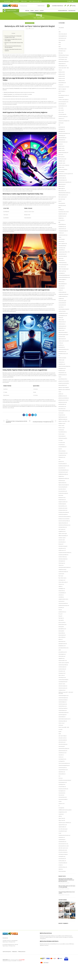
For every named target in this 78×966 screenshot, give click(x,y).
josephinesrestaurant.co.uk (64, 465)
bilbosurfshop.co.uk (62, 190)
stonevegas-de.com (62, 759)
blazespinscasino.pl (62, 205)
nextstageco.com (62, 580)
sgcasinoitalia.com (62, 716)
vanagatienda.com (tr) (63, 811)
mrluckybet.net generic (63, 546)
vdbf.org (60, 816)
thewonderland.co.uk (63, 782)
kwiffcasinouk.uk (62, 480)
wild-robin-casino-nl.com (63, 847)
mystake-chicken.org (62, 556)
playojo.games (61, 626)
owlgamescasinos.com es (63, 599)
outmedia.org (61, 597)
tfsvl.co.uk (60, 778)
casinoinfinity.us (62, 249)
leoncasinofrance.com (63, 491)
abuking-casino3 (62, 76)
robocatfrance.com (62, 677)
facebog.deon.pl (62, 347)
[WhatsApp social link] (74, 1)
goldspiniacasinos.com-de (63, 400)
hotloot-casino (61, 425)
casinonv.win (61, 258)
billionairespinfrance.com (63, 194)
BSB (59, 222)
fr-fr (59, 355)
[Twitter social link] (69, 1)
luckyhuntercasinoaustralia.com (65, 516)
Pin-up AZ (60, 613)
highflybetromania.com (63, 419)
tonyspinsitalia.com (62, 786)
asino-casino (61, 107)
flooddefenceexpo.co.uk (63, 353)
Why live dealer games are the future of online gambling (67, 886)
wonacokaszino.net (62, 858)
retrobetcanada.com (62, 666)
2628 (60, 46)
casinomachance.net (62, 254)
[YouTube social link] (72, 1)
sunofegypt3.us (62, 761)
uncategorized (61, 807)
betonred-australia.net (63, 169)
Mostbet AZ (61, 544)
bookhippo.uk (61, 209)
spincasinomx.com (62, 742)
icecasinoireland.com (62, 446)
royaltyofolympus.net (63, 710)
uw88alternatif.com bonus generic (65, 809)
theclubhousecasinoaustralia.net (65, 780)
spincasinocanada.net (63, 740)
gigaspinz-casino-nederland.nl (64, 389)
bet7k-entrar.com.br (62, 158)
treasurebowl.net (62, 792)
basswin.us (61, 143)
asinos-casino (61, 112)
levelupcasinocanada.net (63, 493)
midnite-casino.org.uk (63, 533)
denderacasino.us (62, 323)
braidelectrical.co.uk (62, 215)
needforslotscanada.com (63, 571)
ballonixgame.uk (62, 129)
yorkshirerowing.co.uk (63, 867)
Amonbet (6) (61, 97)
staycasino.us (61, 754)
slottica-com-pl (61, 723)
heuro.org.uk (61, 412)
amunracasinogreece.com (63, 101)
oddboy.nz (60, 586)
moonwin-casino (62, 539)
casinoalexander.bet (62, 245)
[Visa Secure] (66, 958)
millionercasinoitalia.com (63, 535)
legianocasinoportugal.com (64, 484)
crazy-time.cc (61, 306)
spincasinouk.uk (62, 746)
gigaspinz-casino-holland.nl (64, 387)
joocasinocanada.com (63, 463)
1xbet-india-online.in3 (63, 33)
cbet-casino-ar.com (62, 266)
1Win (60, 31)
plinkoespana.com (62, 641)
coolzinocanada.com (62, 292)
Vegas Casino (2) (62, 818)
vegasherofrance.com (63, 824)
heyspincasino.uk (62, 414)
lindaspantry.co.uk (62, 497)
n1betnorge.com (62, 563)
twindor (60, 801)
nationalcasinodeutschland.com (65, 567)
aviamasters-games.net (63, 116)
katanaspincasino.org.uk (63, 472)
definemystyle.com (62, 321)
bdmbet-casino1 (62, 150)
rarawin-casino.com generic (64, 662)
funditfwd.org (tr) (62, 370)
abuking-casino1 (62, 72)
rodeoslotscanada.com (63, 685)
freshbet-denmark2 (62, 357)
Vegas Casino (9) (62, 820)
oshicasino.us (61, 594)
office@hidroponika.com (36, 1)
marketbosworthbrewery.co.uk (64, 524)
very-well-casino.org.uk (63, 828)
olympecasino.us (62, 590)
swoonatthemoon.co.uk (63, 769)
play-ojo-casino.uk (62, 622)
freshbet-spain (61, 359)
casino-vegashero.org (63, 243)
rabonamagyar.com (62, 654)
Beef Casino (61, 154)
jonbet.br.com (61, 461)
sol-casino (60, 729)
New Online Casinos (62, 577)
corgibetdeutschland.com (63, 294)
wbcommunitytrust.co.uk (63, 843)
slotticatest (61, 725)
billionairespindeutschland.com (64, 192)
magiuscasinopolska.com (63, 522)
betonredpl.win (61, 171)
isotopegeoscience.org (63, 453)
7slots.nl (60, 69)
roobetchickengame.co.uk (63, 695)
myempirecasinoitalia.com (63, 554)
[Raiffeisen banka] (48, 958)
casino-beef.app (62, 239)
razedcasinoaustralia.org (63, 664)
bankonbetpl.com (62, 139)
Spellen (60, 731)
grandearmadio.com (62, 404)
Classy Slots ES (61, 285)
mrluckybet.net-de (62, 548)
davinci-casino (61, 319)
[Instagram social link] (70, 1)
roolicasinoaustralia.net (63, 699)
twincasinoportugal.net (63, 799)
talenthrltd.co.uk (62, 771)
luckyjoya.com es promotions (64, 518)
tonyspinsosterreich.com (63, 788)
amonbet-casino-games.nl (63, 99)
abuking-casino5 (62, 80)
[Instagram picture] (61, 904)
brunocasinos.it (61, 220)
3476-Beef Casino (62, 50)
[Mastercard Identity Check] (44, 962)
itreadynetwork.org (62, 455)
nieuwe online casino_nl (63, 582)
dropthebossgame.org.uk (63, 334)
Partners (60, 609)
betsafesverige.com (62, 177)
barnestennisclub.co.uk (63, 141)
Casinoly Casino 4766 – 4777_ (64, 251)
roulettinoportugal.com (63, 708)
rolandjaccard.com (62, 690)
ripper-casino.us (62, 675)
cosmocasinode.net (62, 302)
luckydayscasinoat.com (63, 510)
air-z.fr (60, 93)
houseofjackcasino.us (63, 431)
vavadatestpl (61, 814)
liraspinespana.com (62, 499)
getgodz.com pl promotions (64, 383)
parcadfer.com (61, 607)
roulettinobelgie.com (62, 701)
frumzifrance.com (62, 364)
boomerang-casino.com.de (64, 211)
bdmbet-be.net (61, 146)
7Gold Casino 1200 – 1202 (64, 67)
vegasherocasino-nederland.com (65, 822)
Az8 (59, 124)
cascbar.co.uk (61, 232)
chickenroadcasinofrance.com (64, 277)
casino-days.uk (61, 241)
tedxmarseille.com (62, 773)
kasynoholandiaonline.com (63, 469)
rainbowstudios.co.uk (63, 660)
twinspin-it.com (61, 803)
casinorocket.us (62, 260)
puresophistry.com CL (63, 652)
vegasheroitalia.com (62, 826)
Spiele (60, 733)
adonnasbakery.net (62, 82)
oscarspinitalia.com (62, 592)
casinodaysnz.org (62, 247)
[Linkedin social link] (32, 415)
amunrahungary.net (62, 103)
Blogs (60, 207)
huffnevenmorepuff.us (63, 438)
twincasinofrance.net (63, 797)
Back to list (30, 421)
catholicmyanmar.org (62, 262)
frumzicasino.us (61, 362)
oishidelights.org (62, 588)
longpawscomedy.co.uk (63, 501)
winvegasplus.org (62, 856)
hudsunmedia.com (62, 436)
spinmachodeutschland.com (64, 748)
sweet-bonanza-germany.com (64, 763)
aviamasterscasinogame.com (64, 120)
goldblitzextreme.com (63, 395)
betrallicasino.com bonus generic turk (66, 173)
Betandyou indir (19, 128)
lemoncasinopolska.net (63, 486)
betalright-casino (62, 160)
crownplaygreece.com (63, 315)
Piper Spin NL (61, 620)
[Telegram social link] (35, 415)
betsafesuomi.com (62, 175)
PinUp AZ (60, 616)
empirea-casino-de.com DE (64, 340)
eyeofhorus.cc (61, 345)
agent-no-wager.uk (62, 88)
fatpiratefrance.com (62, 351)
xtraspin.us (61, 864)
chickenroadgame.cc (62, 279)
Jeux (59, 459)
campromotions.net (62, 228)
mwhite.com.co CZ (62, 550)
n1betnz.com (61, 565)
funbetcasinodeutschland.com (64, 366)
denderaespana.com (62, 326)
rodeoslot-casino (62, 683)
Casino (60, 237)
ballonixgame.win (62, 131)
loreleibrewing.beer (62, 503)
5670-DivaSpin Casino (63, 59)
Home (35, 17)
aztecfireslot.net (62, 127)
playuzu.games (61, 630)
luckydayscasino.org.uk (63, 508)
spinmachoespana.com (63, 750)
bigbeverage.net (62, 188)
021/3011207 (16, 1)
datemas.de (61, 317)
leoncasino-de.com (62, 489)
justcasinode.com (62, 467)
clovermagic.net (62, 287)
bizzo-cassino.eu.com (63, 196)
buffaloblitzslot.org (62, 226)
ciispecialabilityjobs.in (63, 283)
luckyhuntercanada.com (63, 514)
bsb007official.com (62, 224)
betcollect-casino (62, 163)
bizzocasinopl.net (62, 203)
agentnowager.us (62, 91)
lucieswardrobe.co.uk (63, 505)
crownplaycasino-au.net (63, 313)
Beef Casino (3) (61, 156)
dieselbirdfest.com (62, 328)
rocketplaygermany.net (63, 681)
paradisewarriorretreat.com (64, 605)
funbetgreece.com (62, 368)
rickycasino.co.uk (62, 671)
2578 (60, 44)
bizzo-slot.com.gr (62, 199)
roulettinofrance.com (63, 706)
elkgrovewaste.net (62, 338)
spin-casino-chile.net (62, 735)
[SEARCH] (48, 5)
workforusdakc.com (62, 860)
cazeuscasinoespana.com (63, 264)
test (59, 775)
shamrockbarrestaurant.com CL (65, 718)
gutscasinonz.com (62, 408)
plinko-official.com (62, 637)
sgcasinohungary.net (62, 714)
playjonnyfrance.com (62, 624)
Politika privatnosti (21, 951)
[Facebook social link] (67, 1)
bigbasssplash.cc (62, 186)
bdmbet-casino (61, 148)
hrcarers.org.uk (61, 434)
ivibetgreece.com (62, 457)
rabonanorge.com (62, 656)
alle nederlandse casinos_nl (64, 95)
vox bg (60, 833)
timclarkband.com (62, 784)
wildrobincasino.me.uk (63, 850)
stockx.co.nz (61, 756)
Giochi (60, 391)
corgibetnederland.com (63, 296)
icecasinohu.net (62, 444)
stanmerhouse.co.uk (62, 752)
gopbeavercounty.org (63, 402)
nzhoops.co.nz (61, 584)
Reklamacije (14, 951)
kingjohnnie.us (61, 476)
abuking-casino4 (62, 78)
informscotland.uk (62, 450)
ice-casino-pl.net (62, 442)
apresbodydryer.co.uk (63, 105)
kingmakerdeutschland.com (64, 478)
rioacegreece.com (62, 673)
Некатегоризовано (40, 17)
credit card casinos (62, 311)
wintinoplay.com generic (63, 854)
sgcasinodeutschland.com (63, 712)
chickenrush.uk (61, 281)
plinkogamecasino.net (63, 643)
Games (60, 376)
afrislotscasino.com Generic (64, 86)
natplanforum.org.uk (62, 569)
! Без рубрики (61, 27)
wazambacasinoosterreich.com (64, 835)
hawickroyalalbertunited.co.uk (64, 410)
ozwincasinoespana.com (63, 603)
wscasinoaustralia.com (63, 862)
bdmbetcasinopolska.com (63, 152)
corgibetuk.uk (61, 298)
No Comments (66, 882)
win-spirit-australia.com (63, 852)
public (60, 649)
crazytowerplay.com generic (64, 309)
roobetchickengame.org (63, 697)
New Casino (61, 575)
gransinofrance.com (62, 406)
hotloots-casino (62, 427)
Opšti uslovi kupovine (7, 951)
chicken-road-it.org (62, 270)
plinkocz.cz (61, 639)
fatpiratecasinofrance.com (64, 349)
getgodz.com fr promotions (64, 381)
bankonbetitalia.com (62, 137)
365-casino (61, 52)
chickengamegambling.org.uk (64, 275)
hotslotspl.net (61, 429)
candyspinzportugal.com (63, 230)
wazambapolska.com (62, 841)
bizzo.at (60, 201)
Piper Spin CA (61, 618)
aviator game (61, 122)
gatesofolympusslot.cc (63, 378)
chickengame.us (62, 273)
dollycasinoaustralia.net (63, 332)
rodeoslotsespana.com (63, 688)
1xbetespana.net (62, 40)
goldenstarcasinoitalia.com (64, 398)
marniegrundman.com (63, 527)
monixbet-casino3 (62, 537)
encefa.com (61, 342)
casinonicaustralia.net (63, 256)
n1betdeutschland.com (63, 558)
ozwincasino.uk (61, 601)
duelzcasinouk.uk (62, 336)
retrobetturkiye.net (62, 668)
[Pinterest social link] (29, 415)
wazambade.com (62, 837)
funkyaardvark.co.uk (62, 372)
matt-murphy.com (62, 529)
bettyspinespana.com (63, 180)
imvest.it (60, 448)
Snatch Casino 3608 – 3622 (64, 727)
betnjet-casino (61, 167)
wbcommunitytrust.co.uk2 (64, 845)
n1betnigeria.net (62, 560)
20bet (60, 42)
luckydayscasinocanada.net (64, 512)
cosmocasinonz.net (62, 304)
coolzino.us (61, 290)
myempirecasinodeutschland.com (65, 552)
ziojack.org (61, 869)
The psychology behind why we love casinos (67, 892)
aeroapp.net (61, 84)
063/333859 (25, 1)
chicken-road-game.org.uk (63, 268)
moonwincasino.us (62, 541)
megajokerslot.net (62, 531)
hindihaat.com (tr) (62, 423)
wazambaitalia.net (62, 839)
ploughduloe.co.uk (62, 645)
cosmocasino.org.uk (62, 300)
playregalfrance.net (62, 628)
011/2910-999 (7, 1)
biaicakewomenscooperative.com (65, 182)
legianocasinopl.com (62, 482)
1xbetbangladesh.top (63, 36)
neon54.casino (61, 573)
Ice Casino (61, 440)
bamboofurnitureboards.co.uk (64, 133)
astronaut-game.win (62, 114)
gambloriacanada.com (63, 374)
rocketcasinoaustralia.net (63, 679)
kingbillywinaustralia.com (63, 474)
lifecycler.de (61, 495)
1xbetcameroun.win (62, 38)
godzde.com (61, 393)
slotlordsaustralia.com (63, 720)
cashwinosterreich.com (63, 235)
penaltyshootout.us (62, 611)
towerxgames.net (62, 790)
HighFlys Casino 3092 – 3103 (64, 421)
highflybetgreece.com (63, 417)
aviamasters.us (61, 118)
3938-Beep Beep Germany (64, 55)
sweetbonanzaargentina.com (64, 765)
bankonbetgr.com (62, 135)
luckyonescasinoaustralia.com (64, 520)
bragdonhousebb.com (63, 213)
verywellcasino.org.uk (63, 831)
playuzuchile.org (62, 632)
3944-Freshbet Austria (63, 57)
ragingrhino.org (61, 658)
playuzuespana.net (62, 635)
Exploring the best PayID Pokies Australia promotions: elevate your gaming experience (66, 880)
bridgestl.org (61, 218)
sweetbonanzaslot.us (63, 767)
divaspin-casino (61, 330)
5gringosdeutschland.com (63, 61)
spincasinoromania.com (63, 744)
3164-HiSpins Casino (62, 48)
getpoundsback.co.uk (63, 385)
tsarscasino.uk (61, 795)
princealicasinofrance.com (63, 647)
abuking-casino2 (62, 74)
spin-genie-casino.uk (62, 737)
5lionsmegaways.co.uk (63, 65)
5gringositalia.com (62, 63)
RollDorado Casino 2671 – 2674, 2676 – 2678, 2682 (66, 693)
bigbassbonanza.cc (62, 184)
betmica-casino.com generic (64, 165)
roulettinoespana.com (63, 704)
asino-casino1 (61, 110)
